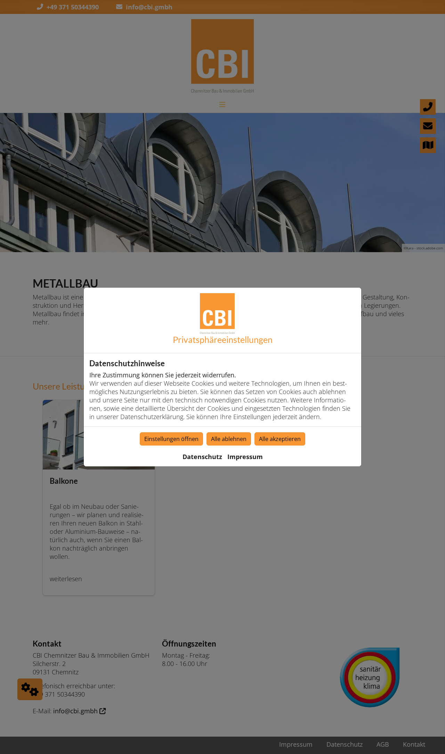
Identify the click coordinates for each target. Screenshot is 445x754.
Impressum (245, 456)
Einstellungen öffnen (171, 439)
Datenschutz (202, 456)
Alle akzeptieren (280, 439)
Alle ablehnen (228, 439)
